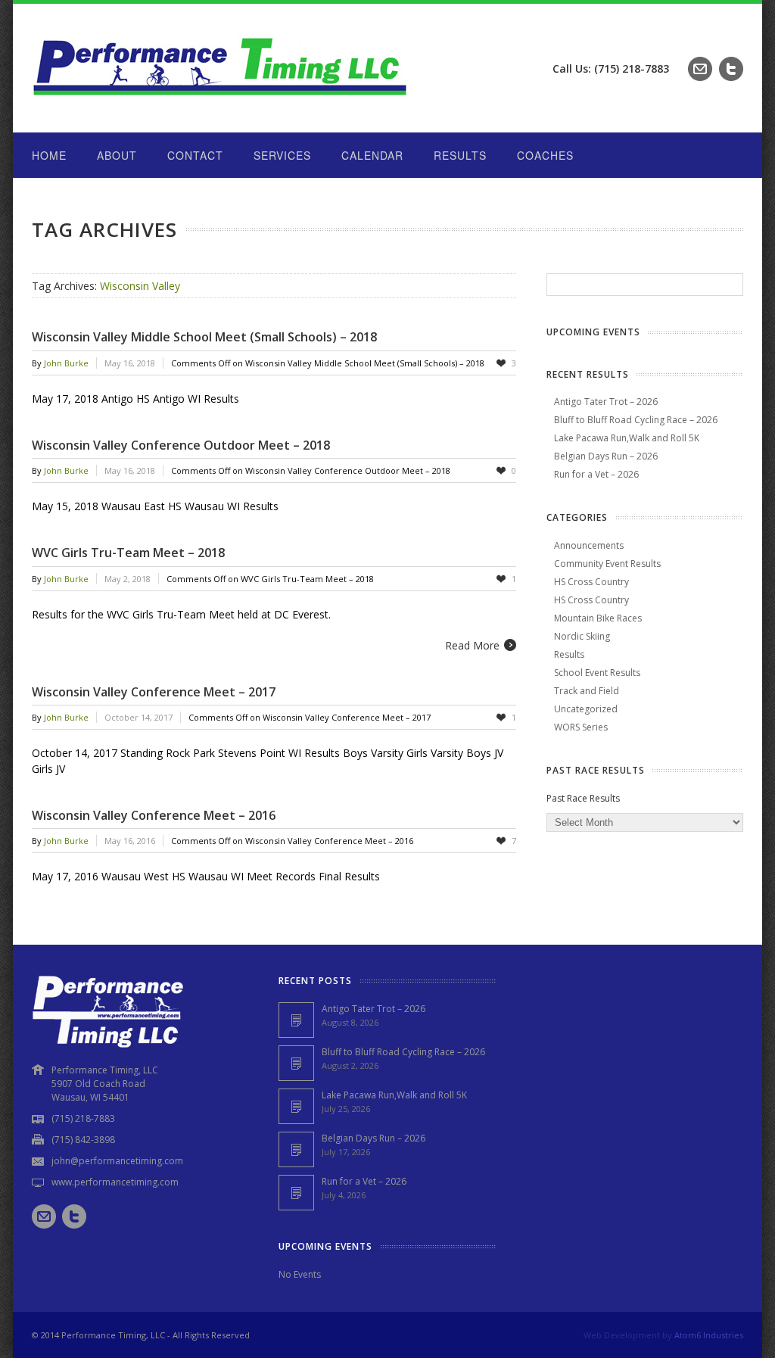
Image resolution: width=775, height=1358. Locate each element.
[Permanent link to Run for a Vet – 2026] (296, 1192)
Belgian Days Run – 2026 (606, 456)
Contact (195, 155)
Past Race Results (583, 798)
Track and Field (586, 690)
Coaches (545, 155)
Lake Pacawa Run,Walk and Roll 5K (626, 437)
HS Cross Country (591, 581)
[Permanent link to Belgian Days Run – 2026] (296, 1149)
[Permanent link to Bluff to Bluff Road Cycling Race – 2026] (296, 1063)
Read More (472, 645)
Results (460, 155)
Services (282, 155)
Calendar (372, 155)
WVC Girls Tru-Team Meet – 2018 (128, 552)
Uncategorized (586, 708)
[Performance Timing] (221, 102)
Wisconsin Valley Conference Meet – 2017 (153, 692)
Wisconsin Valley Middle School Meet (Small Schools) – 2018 (204, 337)
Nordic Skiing (582, 636)
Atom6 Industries (708, 1335)
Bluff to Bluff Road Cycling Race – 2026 (635, 419)
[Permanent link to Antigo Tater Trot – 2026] (296, 1020)
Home (49, 155)
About (117, 155)
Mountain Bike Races (598, 618)
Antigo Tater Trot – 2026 (606, 401)
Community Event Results (607, 563)
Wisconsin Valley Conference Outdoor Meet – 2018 (181, 445)
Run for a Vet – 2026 (596, 474)
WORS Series (581, 727)
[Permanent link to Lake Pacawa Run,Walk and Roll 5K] (296, 1106)
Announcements (589, 545)
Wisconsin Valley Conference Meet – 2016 (153, 815)
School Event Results (597, 672)
